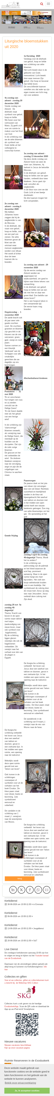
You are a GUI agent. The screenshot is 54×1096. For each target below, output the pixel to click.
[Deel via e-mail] (46, 890)
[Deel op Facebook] (30, 890)
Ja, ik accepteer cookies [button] (27, 1090)
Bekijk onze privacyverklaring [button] (20, 1083)
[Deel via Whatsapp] (38, 890)
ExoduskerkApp (11, 1006)
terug (20, 878)
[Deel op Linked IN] (13, 890)
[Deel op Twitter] (21, 890)
